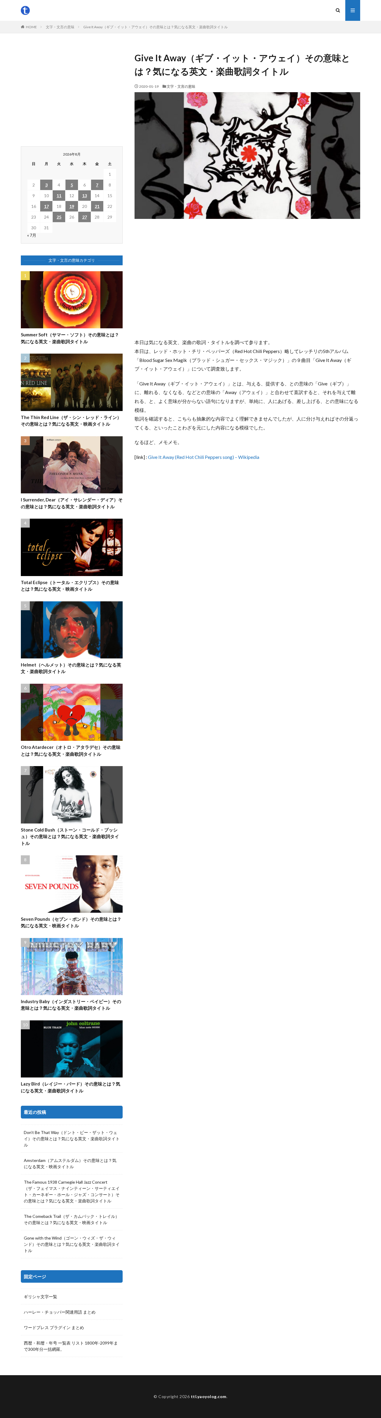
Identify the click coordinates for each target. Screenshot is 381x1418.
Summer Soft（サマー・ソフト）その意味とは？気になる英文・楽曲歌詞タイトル (70, 338)
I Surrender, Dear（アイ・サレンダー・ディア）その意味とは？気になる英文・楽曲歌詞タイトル (72, 503)
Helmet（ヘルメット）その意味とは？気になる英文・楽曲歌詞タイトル (71, 668)
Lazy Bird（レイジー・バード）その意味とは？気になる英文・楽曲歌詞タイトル (70, 1087)
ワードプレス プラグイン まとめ (54, 1327)
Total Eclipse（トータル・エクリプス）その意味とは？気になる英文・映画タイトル (70, 586)
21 (97, 206)
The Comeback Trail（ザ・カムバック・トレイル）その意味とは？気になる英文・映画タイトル (71, 1219)
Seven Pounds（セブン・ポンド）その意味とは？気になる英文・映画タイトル (71, 922)
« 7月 (31, 235)
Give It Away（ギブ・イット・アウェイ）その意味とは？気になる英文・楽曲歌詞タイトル (155, 27)
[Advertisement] (247, 278)
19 (71, 206)
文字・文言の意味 (60, 27)
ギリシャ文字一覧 (40, 1296)
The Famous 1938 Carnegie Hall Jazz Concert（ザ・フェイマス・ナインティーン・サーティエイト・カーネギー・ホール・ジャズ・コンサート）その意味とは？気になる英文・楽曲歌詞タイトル (72, 1191)
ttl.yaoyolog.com (209, 1396)
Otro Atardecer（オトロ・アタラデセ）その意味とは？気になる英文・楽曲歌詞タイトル (71, 750)
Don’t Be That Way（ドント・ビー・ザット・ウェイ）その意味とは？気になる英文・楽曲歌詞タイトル (72, 1138)
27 (84, 216)
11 (59, 195)
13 (84, 195)
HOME (31, 27)
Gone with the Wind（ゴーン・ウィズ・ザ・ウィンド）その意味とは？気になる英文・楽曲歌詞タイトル (72, 1244)
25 (59, 216)
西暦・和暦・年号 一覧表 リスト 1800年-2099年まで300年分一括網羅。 (71, 1346)
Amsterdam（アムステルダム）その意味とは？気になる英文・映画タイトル (70, 1163)
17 (46, 206)
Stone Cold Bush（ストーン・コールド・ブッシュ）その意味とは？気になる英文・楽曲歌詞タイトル (70, 836)
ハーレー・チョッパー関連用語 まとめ (60, 1312)
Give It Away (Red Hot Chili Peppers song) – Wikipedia (203, 457)
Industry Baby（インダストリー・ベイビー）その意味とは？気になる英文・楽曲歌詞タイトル (71, 1005)
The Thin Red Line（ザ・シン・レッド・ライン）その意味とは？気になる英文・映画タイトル (71, 421)
